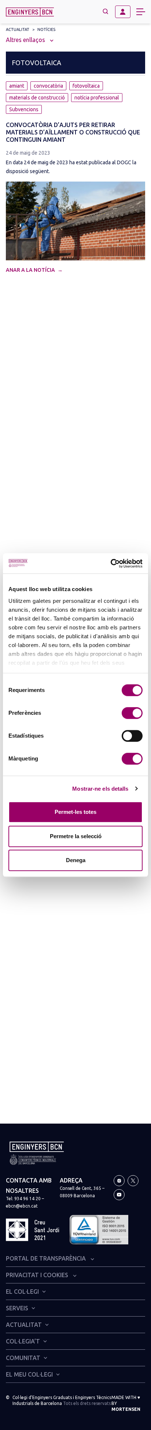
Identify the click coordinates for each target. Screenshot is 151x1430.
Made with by (125, 1403)
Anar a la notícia (31, 270)
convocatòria (48, 86)
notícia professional (96, 98)
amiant (16, 86)
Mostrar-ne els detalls (100, 789)
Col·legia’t (23, 1341)
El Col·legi (22, 1291)
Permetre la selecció (76, 836)
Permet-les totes (75, 812)
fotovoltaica (86, 86)
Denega (75, 860)
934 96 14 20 (27, 1198)
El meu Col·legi (29, 1374)
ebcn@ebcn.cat (22, 1206)
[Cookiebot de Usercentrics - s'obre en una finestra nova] (110, 563)
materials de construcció (37, 98)
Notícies (46, 29)
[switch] (132, 713)
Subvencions (23, 109)
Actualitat (17, 29)
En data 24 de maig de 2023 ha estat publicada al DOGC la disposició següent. (71, 166)
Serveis (17, 1308)
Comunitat (23, 1358)
